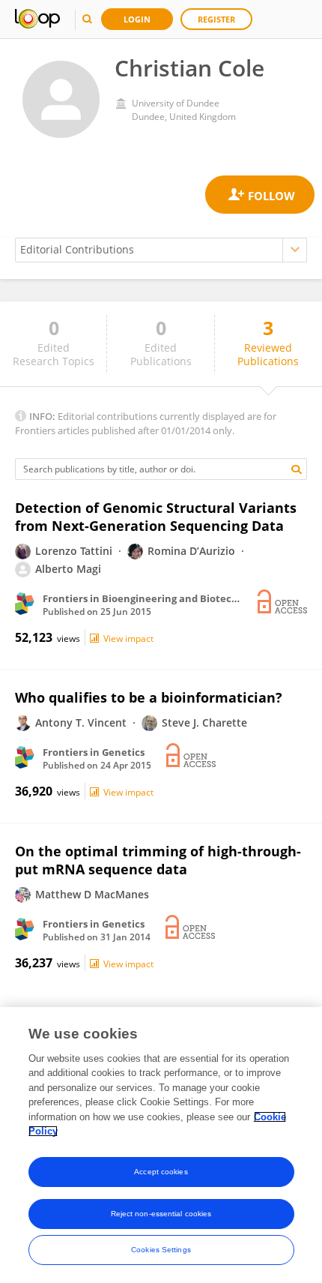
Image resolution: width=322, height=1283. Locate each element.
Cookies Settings (161, 1250)
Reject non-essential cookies (161, 1214)
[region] (161, 1145)
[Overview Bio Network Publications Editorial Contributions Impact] (161, 250)
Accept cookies (160, 1172)
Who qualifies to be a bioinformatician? (148, 697)
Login (137, 19)
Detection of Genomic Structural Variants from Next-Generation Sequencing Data (156, 517)
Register (216, 19)
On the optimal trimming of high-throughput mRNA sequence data (158, 860)
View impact (128, 638)
